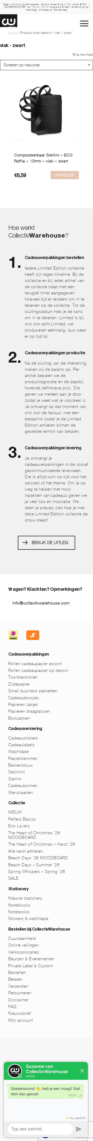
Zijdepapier (19, 684)
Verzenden (18, 986)
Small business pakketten (33, 690)
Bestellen (17, 972)
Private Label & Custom (30, 965)
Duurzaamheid (22, 938)
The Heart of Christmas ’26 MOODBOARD (34, 835)
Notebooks (19, 911)
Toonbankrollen (23, 677)
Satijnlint (16, 771)
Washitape (18, 751)
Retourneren (20, 992)
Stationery (18, 889)
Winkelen (65, 175)
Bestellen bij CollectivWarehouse (39, 930)
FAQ (12, 1006)
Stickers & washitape (28, 918)
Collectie (16, 803)
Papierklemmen (22, 758)
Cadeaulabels (21, 744)
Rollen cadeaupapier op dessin (38, 670)
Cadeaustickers (23, 738)
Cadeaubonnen (23, 785)
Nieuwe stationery (25, 898)
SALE (13, 878)
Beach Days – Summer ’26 (34, 864)
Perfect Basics (22, 819)
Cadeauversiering (25, 729)
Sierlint (14, 778)
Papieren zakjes (23, 704)
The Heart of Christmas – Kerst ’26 (41, 844)
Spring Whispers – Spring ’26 (36, 871)
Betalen (15, 979)
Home (12, 33)
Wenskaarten (20, 792)
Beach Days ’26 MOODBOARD (38, 857)
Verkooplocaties (23, 952)
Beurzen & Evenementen (31, 958)
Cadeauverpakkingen (28, 655)
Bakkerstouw (20, 765)
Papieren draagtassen (29, 711)
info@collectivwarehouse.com (41, 603)
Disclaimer (18, 999)
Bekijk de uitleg (50, 542)
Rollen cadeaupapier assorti (35, 663)
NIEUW (15, 812)
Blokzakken (19, 718)
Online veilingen (23, 945)
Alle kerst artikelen (25, 851)
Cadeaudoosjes (23, 697)
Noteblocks (19, 905)
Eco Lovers (19, 825)
